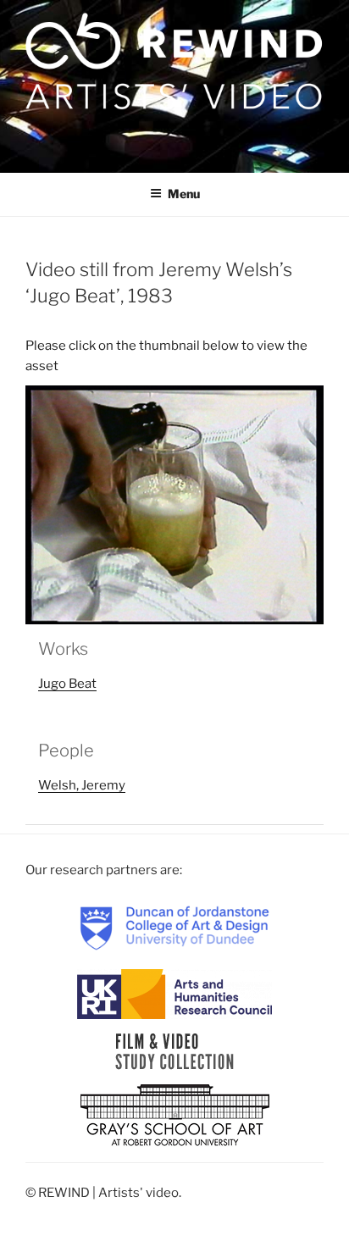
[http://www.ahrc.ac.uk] (174, 992)
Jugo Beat (67, 683)
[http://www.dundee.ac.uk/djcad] (174, 927)
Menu (184, 193)
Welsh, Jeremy (81, 785)
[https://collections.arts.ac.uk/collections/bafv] (174, 1050)
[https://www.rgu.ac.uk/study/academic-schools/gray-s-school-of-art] (174, 1115)
